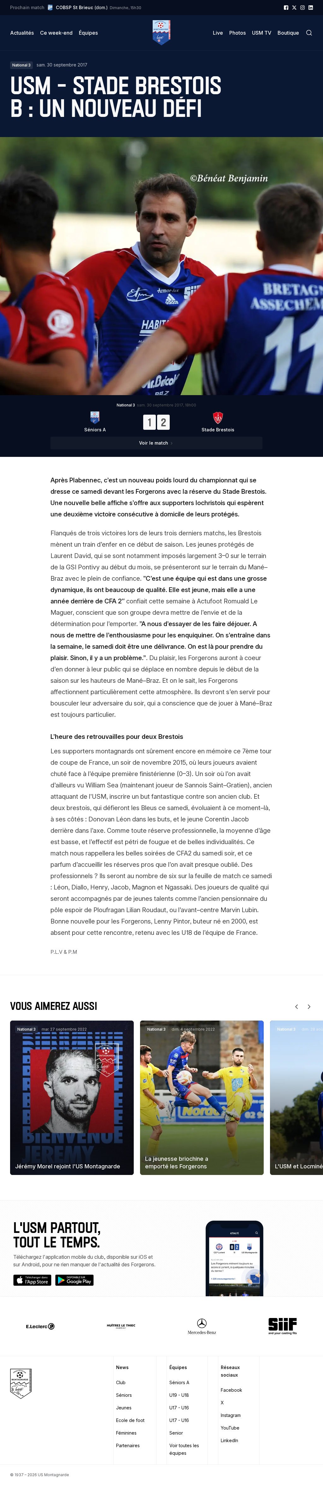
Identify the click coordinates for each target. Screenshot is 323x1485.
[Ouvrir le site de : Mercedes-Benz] (202, 1326)
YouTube (230, 1427)
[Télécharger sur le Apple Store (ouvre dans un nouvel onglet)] (32, 1280)
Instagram (231, 1415)
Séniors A (179, 1382)
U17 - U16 (179, 1407)
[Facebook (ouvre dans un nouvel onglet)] (286, 7)
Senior (176, 1433)
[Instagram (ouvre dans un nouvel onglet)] (302, 7)
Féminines (126, 1433)
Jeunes (124, 1407)
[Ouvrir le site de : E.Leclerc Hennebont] (40, 1326)
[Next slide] (309, 1006)
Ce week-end (56, 33)
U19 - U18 (179, 1395)
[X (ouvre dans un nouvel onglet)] (294, 7)
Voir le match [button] (153, 443)
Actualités (22, 33)
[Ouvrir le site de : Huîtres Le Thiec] (121, 1326)
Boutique (288, 33)
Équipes (88, 33)
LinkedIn (229, 1440)
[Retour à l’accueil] (161, 32)
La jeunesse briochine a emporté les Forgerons (176, 1162)
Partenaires (128, 1445)
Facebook (231, 1390)
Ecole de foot (130, 1420)
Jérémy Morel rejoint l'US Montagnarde (67, 1166)
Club (121, 1382)
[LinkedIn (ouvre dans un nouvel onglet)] (310, 7)
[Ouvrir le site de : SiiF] (282, 1326)
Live (218, 33)
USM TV (261, 33)
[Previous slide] (296, 1006)
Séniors (124, 1395)
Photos (237, 33)
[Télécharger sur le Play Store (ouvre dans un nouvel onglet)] (74, 1280)
